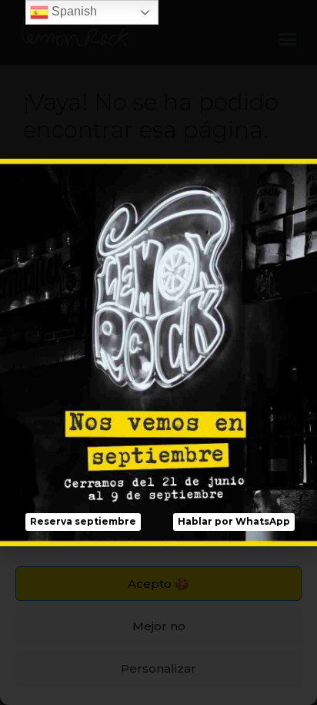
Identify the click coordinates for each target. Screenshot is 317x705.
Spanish (72, 11)
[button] (83, 522)
